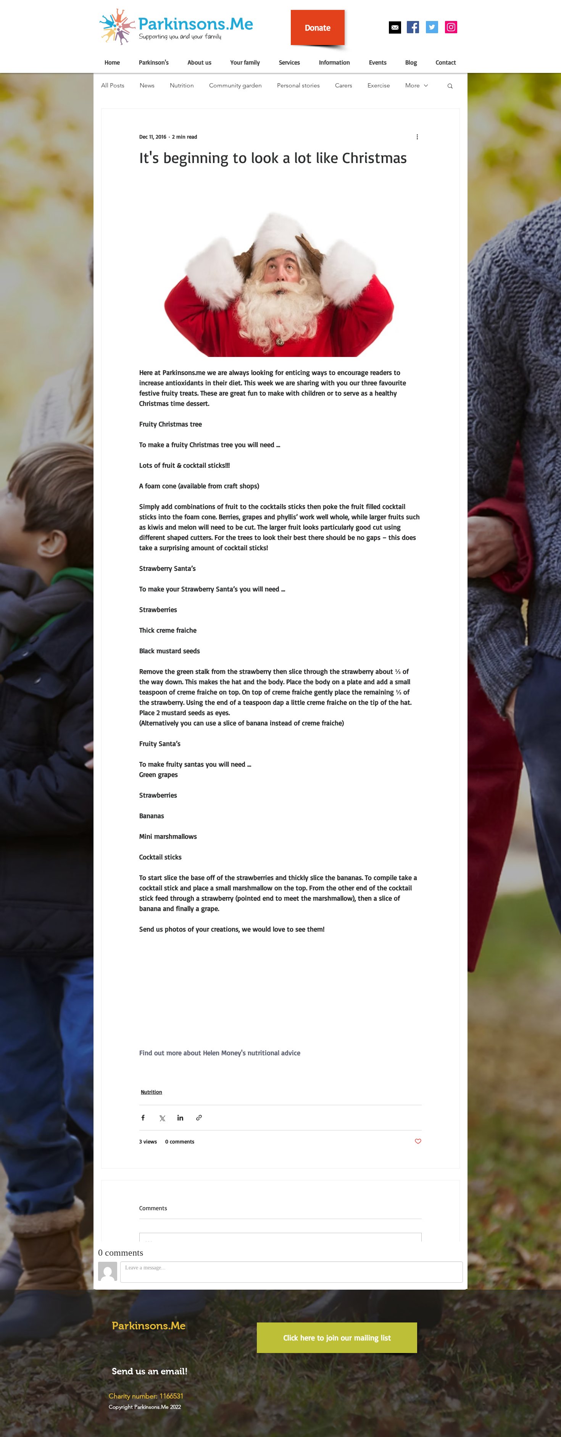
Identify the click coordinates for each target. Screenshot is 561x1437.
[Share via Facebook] (143, 1117)
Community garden (235, 85)
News (147, 85)
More (412, 85)
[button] (153, 62)
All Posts (112, 85)
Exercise (379, 85)
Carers (343, 85)
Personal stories (298, 85)
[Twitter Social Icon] (432, 27)
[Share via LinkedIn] (180, 1117)
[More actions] (417, 136)
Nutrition (182, 85)
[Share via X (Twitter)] (161, 1117)
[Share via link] (199, 1117)
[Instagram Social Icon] (451, 27)
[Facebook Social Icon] (413, 27)
